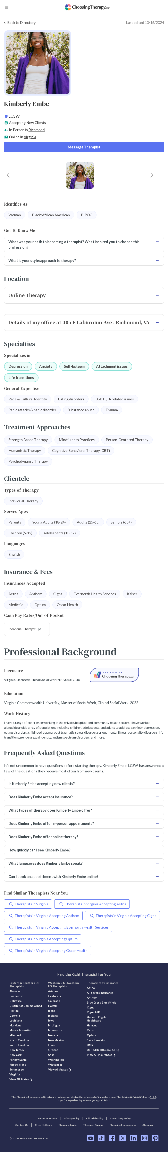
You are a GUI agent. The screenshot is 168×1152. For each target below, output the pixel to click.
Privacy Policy (71, 1118)
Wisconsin (55, 1064)
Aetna (91, 987)
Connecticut (17, 996)
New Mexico (56, 1040)
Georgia (14, 1015)
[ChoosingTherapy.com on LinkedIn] (133, 1138)
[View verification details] (114, 674)
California (54, 996)
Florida (13, 1010)
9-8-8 (153, 1097)
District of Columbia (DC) (25, 1005)
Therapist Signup (93, 1124)
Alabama (14, 991)
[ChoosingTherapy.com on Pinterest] (155, 1138)
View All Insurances (99, 1054)
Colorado (54, 1001)
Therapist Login (67, 1124)
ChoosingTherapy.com (122, 1124)
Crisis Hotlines (43, 1124)
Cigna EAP (93, 1012)
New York (15, 1054)
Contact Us (21, 1124)
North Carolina (19, 1040)
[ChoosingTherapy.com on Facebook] (112, 1138)
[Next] (152, 175)
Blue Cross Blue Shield (101, 1002)
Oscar (91, 1030)
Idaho (51, 1010)
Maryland (15, 1025)
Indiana (53, 1015)
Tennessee (16, 1069)
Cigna (90, 1007)
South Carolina (19, 1045)
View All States (19, 1079)
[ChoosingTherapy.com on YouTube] (90, 1138)
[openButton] (6, 7)
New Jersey (16, 1050)
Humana (92, 1025)
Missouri (15, 1035)
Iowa (51, 1020)
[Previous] (8, 175)
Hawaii (52, 1005)
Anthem (92, 997)
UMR (90, 1045)
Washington (56, 1059)
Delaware (15, 1001)
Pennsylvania (17, 1059)
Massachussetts (20, 1030)
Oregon (53, 1050)
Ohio (51, 1045)
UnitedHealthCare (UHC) (103, 1050)
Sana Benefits (96, 1040)
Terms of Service (47, 1118)
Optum (91, 1035)
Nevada (53, 1035)
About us (147, 1124)
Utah (51, 1054)
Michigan (54, 1025)
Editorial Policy (94, 1118)
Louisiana (15, 1020)
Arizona (53, 991)
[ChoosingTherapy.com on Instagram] (144, 1138)
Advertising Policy (120, 1118)
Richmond (36, 129)
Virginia (30, 137)
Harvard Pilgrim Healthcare (97, 1019)
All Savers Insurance (100, 992)
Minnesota (55, 1030)
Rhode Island (17, 1064)
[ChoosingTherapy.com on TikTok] (101, 1138)
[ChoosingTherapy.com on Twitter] (122, 1138)
